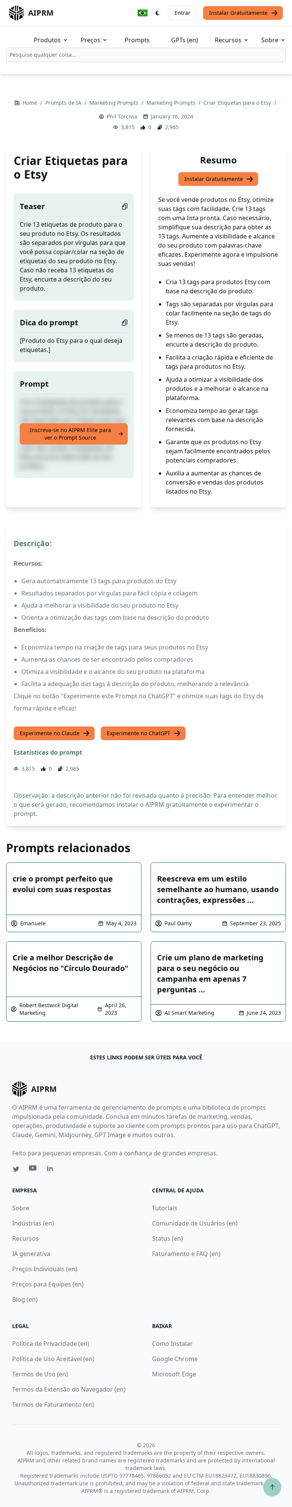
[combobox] (146, 55)
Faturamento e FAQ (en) (186, 1253)
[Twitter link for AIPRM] (16, 1169)
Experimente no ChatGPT (138, 733)
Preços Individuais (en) (44, 1269)
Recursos (228, 40)
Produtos (47, 40)
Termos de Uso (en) (40, 1374)
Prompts (137, 40)
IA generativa (31, 1253)
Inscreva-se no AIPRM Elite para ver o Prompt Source (70, 433)
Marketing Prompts (114, 102)
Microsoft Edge (174, 1374)
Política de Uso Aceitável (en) (53, 1359)
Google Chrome (175, 1359)
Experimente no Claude (49, 733)
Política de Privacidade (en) (50, 1343)
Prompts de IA (64, 102)
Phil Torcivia (122, 116)
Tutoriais (164, 1208)
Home (30, 102)
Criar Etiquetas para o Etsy (238, 102)
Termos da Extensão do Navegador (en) (68, 1389)
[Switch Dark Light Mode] (157, 13)
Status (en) (167, 1238)
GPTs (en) (184, 40)
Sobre (269, 40)
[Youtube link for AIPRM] (33, 1169)
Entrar (182, 12)
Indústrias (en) (33, 1223)
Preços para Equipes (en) (48, 1284)
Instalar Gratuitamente (238, 12)
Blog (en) (25, 1299)
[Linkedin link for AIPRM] (51, 1169)
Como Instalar (172, 1343)
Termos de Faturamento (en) (53, 1404)
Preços (90, 40)
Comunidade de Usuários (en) (195, 1223)
